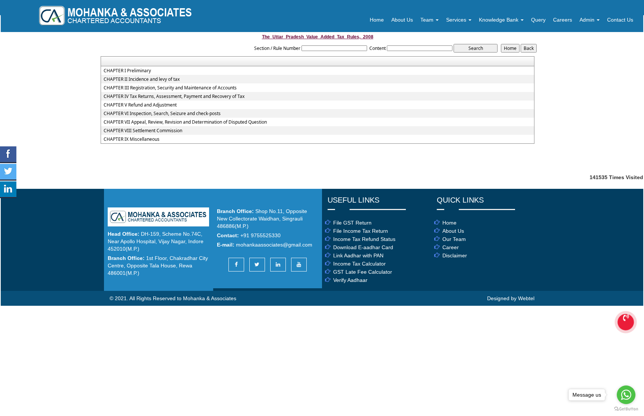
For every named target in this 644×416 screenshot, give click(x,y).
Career (450, 247)
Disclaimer (454, 255)
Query (538, 20)
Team (427, 20)
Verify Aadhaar (350, 280)
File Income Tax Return (360, 231)
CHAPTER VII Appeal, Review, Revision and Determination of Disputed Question (185, 122)
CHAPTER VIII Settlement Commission (143, 131)
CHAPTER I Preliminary (127, 71)
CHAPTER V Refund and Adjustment (140, 105)
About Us (402, 20)
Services (457, 20)
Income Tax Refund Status (364, 239)
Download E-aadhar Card (363, 247)
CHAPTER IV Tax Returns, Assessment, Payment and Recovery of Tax (174, 96)
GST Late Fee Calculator (362, 272)
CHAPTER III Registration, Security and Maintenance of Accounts (170, 88)
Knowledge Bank (499, 20)
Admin (588, 20)
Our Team (454, 239)
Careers (562, 20)
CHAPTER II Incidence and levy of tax (142, 79)
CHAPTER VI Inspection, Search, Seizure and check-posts (162, 114)
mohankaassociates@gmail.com (274, 245)
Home (377, 20)
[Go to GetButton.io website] (626, 409)
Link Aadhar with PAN (358, 255)
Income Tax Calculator (359, 264)
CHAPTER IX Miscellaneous (132, 139)
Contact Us (620, 20)
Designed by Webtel (510, 298)
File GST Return (352, 223)
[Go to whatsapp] (626, 394)
